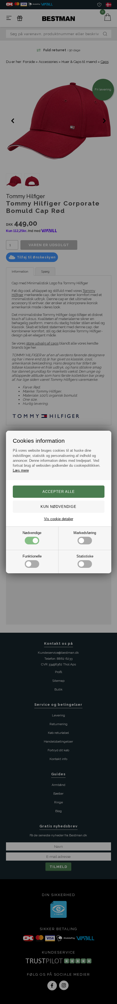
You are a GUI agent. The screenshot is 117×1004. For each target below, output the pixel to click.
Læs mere (21, 470)
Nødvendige (32, 533)
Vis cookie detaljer (58, 519)
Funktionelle (32, 556)
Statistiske (84, 556)
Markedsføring (84, 533)
